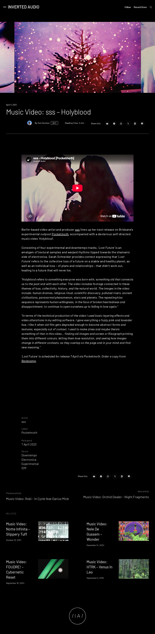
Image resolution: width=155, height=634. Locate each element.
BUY (54, 123)
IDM (23, 468)
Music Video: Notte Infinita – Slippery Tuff (18, 529)
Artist (24, 417)
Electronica (28, 459)
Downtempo (29, 455)
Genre (24, 451)
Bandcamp (28, 361)
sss (77, 229)
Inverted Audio (23, 6)
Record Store (140, 7)
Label (24, 428)
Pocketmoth (60, 234)
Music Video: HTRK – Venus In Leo (99, 566)
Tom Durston (44, 123)
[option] (77, 57)
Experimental (30, 464)
